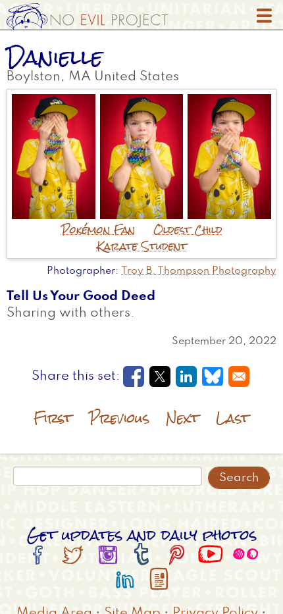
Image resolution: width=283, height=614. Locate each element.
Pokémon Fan (98, 230)
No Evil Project (87, 16)
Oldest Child (187, 230)
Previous (119, 418)
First (53, 418)
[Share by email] (238, 376)
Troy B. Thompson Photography (198, 271)
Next (182, 418)
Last (232, 418)
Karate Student (142, 246)
